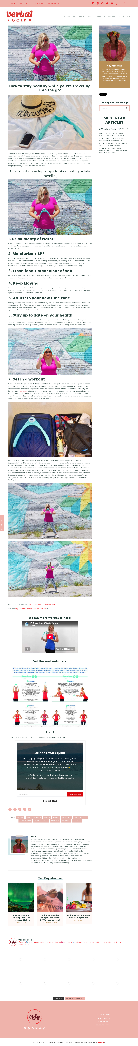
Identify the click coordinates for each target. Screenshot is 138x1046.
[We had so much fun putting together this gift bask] (117, 959)
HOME (13, 3)
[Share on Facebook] (10, 809)
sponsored (66, 817)
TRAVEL (90, 16)
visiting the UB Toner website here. (42, 604)
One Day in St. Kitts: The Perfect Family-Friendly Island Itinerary (111, 134)
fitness (20, 817)
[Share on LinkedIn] (24, 809)
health (47, 817)
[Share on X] (15, 809)
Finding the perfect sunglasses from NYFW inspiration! (50, 917)
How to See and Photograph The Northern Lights (21, 917)
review (55, 817)
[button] (124, 3)
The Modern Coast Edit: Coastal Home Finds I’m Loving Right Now (114, 129)
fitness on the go (34, 817)
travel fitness (25, 821)
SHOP (129, 16)
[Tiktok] (116, 3)
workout (77, 821)
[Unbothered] (20, 983)
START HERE (71, 16)
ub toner (66, 821)
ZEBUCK (101, 1042)
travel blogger (80, 817)
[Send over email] (29, 809)
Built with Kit (50, 801)
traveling (55, 821)
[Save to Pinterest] (19, 809)
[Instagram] (102, 3)
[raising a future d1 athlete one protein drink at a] (44, 983)
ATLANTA (122, 16)
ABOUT (103, 94)
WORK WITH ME (39, 3)
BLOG (20, 3)
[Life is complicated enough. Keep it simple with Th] (117, 983)
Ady (33, 836)
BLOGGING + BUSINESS (106, 16)
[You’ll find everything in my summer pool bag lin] (44, 959)
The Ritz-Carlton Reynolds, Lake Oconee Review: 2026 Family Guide (112, 139)
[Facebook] (93, 3)
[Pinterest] (97, 3)
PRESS (28, 3)
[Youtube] (112, 3)
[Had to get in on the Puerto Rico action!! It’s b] (69, 959)
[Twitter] (107, 3)
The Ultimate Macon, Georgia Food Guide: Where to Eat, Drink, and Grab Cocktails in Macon (113, 150)
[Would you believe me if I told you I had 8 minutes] (93, 983)
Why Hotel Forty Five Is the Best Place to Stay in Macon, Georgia (114, 144)
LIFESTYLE (81, 16)
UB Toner (23, 391)
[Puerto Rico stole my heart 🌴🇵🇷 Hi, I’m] (93, 959)
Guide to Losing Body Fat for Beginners (78, 916)
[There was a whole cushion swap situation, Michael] (20, 959)
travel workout (41, 821)
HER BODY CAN (52, 3)
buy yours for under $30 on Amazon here (31, 609)
